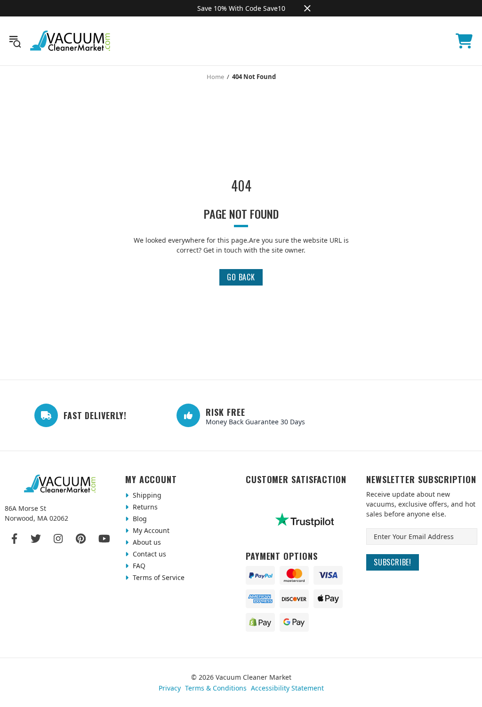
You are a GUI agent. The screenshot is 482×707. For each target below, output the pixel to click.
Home (215, 76)
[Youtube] (104, 538)
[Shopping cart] (464, 40)
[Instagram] (58, 538)
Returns (144, 506)
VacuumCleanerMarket (70, 41)
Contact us (148, 553)
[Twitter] (36, 538)
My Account (150, 530)
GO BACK (241, 277)
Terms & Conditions (216, 687)
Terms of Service (158, 577)
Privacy (170, 687)
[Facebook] (15, 538)
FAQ (138, 565)
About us (146, 542)
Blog (139, 518)
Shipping (146, 495)
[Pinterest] (81, 538)
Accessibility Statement (287, 687)
